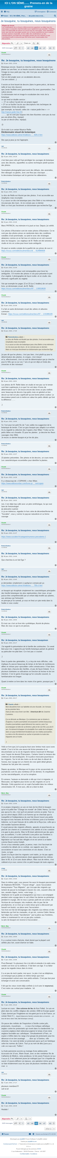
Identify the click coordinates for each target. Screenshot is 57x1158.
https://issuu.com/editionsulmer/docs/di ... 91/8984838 (23, 251)
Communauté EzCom (10, 1144)
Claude (3, 52)
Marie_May (5, 793)
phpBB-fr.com (32, 1141)
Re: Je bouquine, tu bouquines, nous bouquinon (24, 640)
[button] (15, 48)
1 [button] (22, 48)
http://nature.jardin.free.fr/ (11, 112)
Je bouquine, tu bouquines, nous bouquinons (28, 21)
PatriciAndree (6, 181)
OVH (39, 1149)
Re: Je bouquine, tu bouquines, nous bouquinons (28, 60)
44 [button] (32, 48)
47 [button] (44, 48)
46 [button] (40, 48)
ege (2, 146)
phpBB (22, 1139)
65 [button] (50, 48)
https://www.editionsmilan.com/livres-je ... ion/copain (22, 483)
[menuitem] (6, 11)
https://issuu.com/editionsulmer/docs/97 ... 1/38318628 (23, 289)
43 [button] (28, 48)
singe (3, 868)
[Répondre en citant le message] (49, 54)
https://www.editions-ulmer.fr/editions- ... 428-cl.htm (21, 135)
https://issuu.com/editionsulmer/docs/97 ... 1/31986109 (30, 314)
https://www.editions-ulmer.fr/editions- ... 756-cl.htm (21, 585)
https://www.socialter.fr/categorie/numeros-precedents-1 (23, 537)
